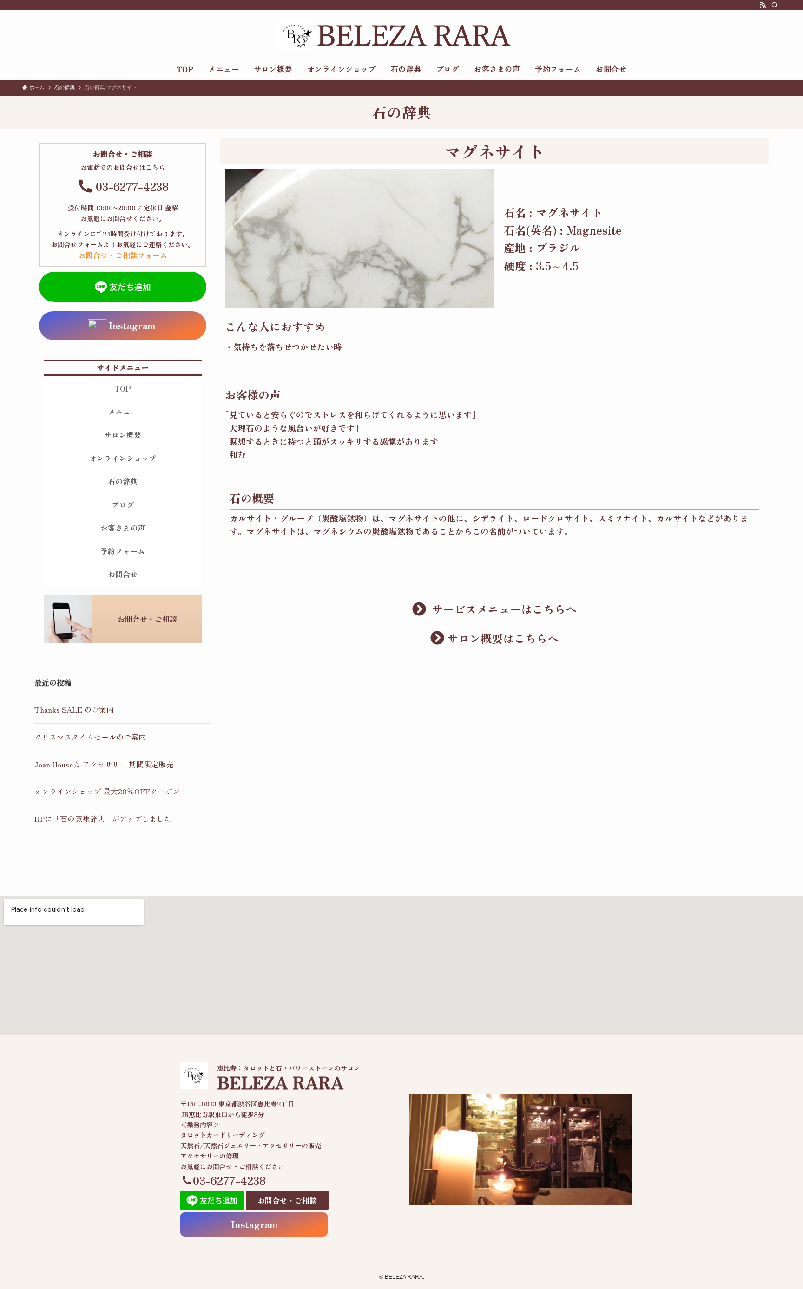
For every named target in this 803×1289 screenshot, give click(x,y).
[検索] (775, 5)
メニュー (123, 411)
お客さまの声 (122, 527)
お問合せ (123, 574)
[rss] (763, 5)
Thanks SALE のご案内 (74, 709)
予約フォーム (122, 550)
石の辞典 (123, 481)
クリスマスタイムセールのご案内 (90, 736)
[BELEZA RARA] (401, 35)
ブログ (123, 504)
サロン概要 (122, 434)
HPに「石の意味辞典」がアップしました (102, 818)
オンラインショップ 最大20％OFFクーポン (107, 791)
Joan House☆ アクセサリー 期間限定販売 (103, 764)
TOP (122, 388)
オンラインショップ (122, 458)
